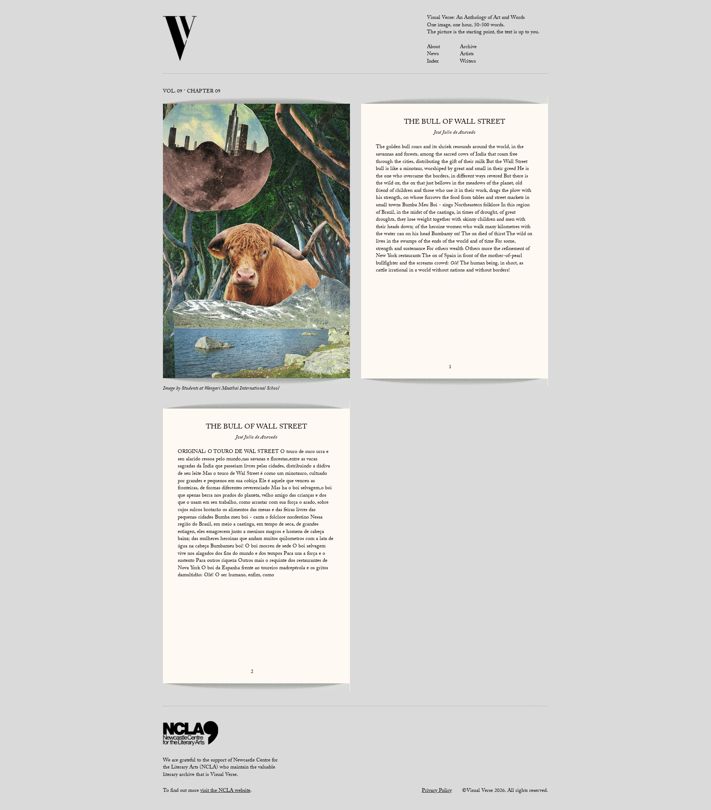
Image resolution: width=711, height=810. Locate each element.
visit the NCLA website (225, 791)
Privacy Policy (437, 791)
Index (432, 61)
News (433, 54)
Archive (468, 47)
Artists (467, 54)
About (433, 47)
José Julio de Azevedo (454, 133)
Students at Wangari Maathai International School (230, 388)
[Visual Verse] (180, 39)
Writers (468, 61)
